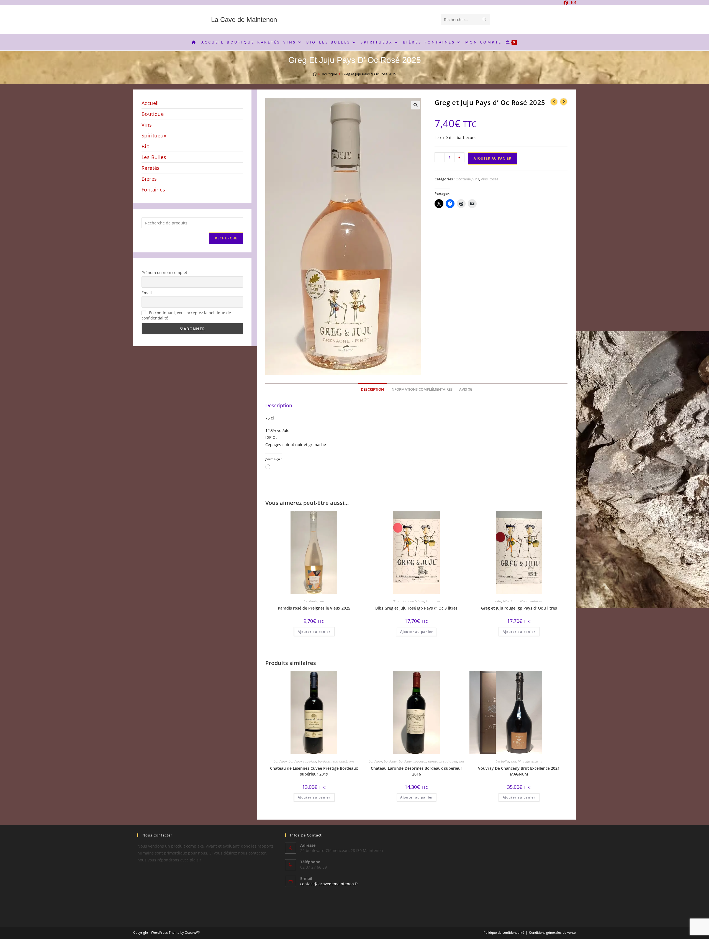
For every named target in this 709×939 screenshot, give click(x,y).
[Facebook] (566, 3)
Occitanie (463, 178)
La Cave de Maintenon (244, 19)
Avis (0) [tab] (465, 389)
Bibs (396, 601)
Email (147, 292)
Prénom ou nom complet (164, 272)
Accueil (150, 103)
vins (475, 178)
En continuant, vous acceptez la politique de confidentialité (186, 315)
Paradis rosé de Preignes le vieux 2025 (314, 608)
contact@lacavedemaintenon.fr (329, 883)
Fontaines (433, 601)
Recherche (226, 238)
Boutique (153, 114)
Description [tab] (372, 389)
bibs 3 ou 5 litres (412, 601)
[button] (415, 105)
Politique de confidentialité (504, 932)
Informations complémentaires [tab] (422, 389)
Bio (146, 146)
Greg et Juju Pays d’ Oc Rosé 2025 (369, 73)
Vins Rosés (489, 178)
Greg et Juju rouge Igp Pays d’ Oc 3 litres (519, 608)
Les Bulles (502, 761)
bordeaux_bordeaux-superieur (295, 761)
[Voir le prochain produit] (563, 102)
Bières (149, 178)
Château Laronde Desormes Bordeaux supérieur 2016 (416, 771)
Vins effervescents (530, 761)
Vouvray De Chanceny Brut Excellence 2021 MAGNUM (519, 771)
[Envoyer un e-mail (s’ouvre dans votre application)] (573, 3)
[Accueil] (315, 73)
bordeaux (375, 761)
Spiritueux (154, 135)
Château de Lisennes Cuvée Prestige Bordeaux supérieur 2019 (314, 771)
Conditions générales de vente (552, 932)
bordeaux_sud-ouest (332, 761)
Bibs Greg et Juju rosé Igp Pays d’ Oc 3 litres (416, 608)
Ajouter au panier (493, 158)
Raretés (151, 168)
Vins (147, 124)
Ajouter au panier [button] (314, 631)
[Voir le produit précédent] (554, 102)
